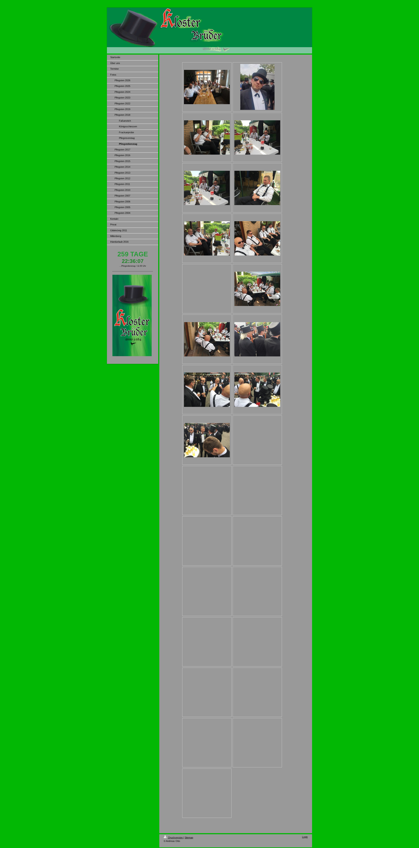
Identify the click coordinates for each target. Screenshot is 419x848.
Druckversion (175, 837)
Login (305, 837)
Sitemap (189, 837)
